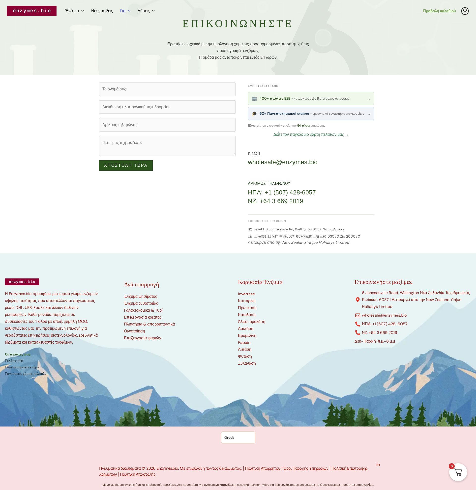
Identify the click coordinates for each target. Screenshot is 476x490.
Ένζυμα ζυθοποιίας (141, 303)
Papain (244, 342)
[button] (81, 11)
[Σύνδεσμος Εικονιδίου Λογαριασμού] (465, 11)
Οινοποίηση (134, 331)
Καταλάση (247, 314)
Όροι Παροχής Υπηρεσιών (305, 468)
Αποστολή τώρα (126, 165)
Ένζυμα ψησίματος (140, 296)
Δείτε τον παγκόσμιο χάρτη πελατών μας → (311, 134)
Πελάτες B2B (14, 361)
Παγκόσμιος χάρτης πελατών (25, 374)
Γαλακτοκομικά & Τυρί (143, 310)
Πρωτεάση (247, 307)
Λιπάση (244, 349)
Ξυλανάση (247, 363)
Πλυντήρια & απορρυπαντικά (149, 324)
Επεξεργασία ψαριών (142, 338)
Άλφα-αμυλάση (251, 321)
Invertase (246, 294)
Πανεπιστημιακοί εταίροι (22, 367)
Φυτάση (245, 356)
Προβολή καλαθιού (439, 10)
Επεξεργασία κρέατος (143, 317)
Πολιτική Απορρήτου (262, 468)
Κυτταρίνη (247, 300)
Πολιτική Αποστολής (137, 474)
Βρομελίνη (247, 335)
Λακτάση (245, 328)
